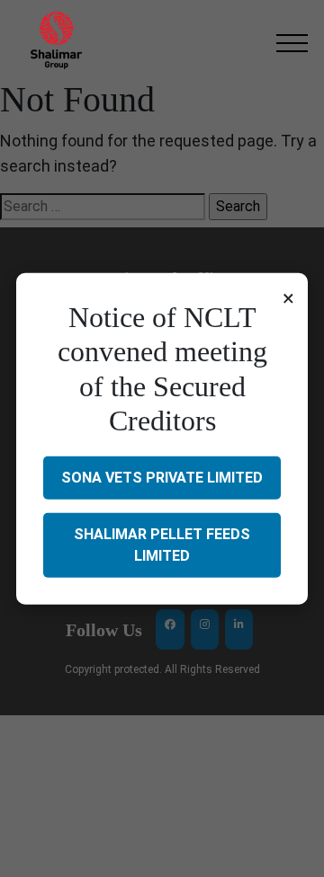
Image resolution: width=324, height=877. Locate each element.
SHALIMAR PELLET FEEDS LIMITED (162, 544)
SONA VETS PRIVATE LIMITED (162, 476)
